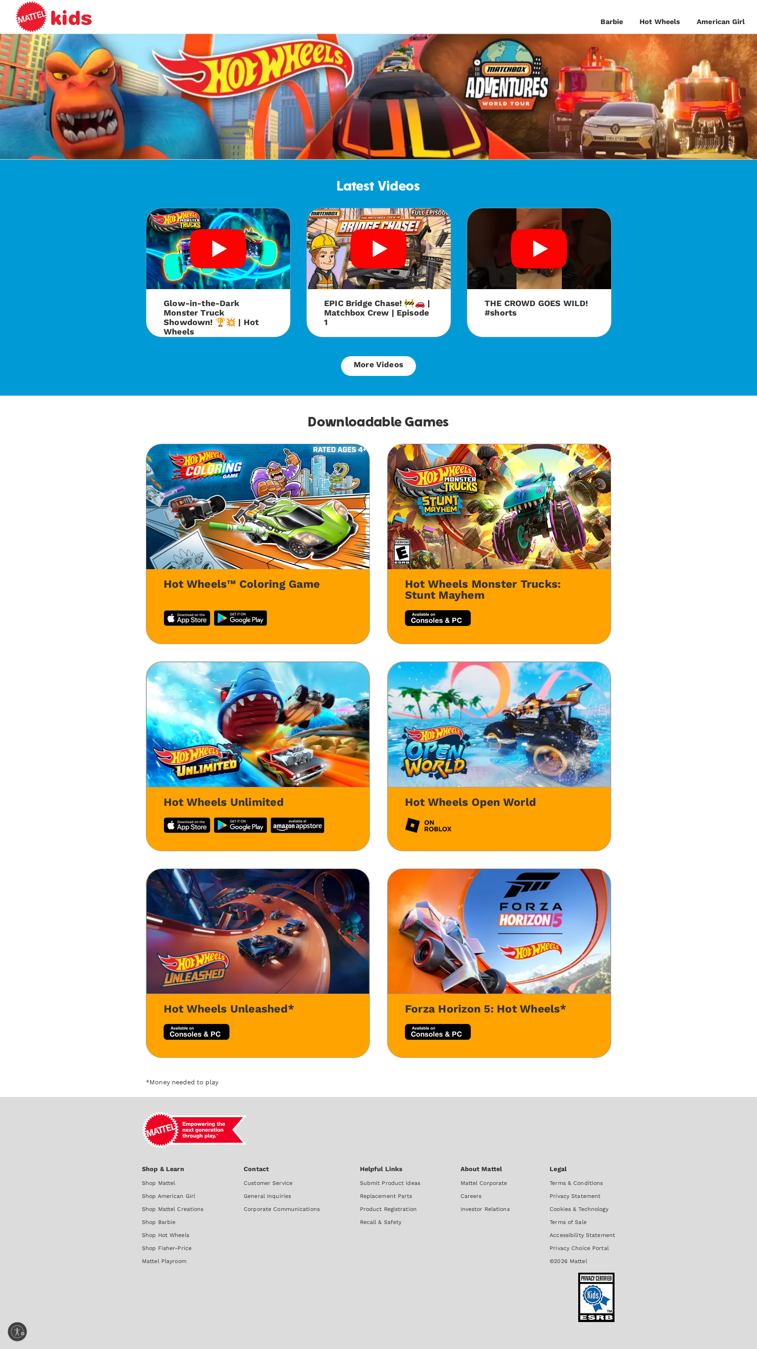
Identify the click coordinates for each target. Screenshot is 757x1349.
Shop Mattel (158, 1183)
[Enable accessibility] (17, 1331)
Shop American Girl (168, 1196)
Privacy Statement (575, 1196)
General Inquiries (267, 1196)
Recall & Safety (381, 1222)
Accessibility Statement (582, 1235)
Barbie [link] (611, 21)
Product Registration (388, 1209)
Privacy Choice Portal (579, 1248)
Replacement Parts (386, 1196)
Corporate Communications (282, 1209)
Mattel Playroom (164, 1261)
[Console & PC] (438, 1033)
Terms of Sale (568, 1222)
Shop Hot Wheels (165, 1235)
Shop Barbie (158, 1222)
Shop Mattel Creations (173, 1209)
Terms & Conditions (576, 1183)
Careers (471, 1196)
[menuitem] (173, 1214)
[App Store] (187, 826)
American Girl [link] (721, 21)
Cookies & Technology (579, 1209)
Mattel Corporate (484, 1183)
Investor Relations (485, 1209)
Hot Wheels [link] (660, 21)
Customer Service (268, 1183)
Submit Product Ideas (390, 1183)
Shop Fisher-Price (167, 1248)
